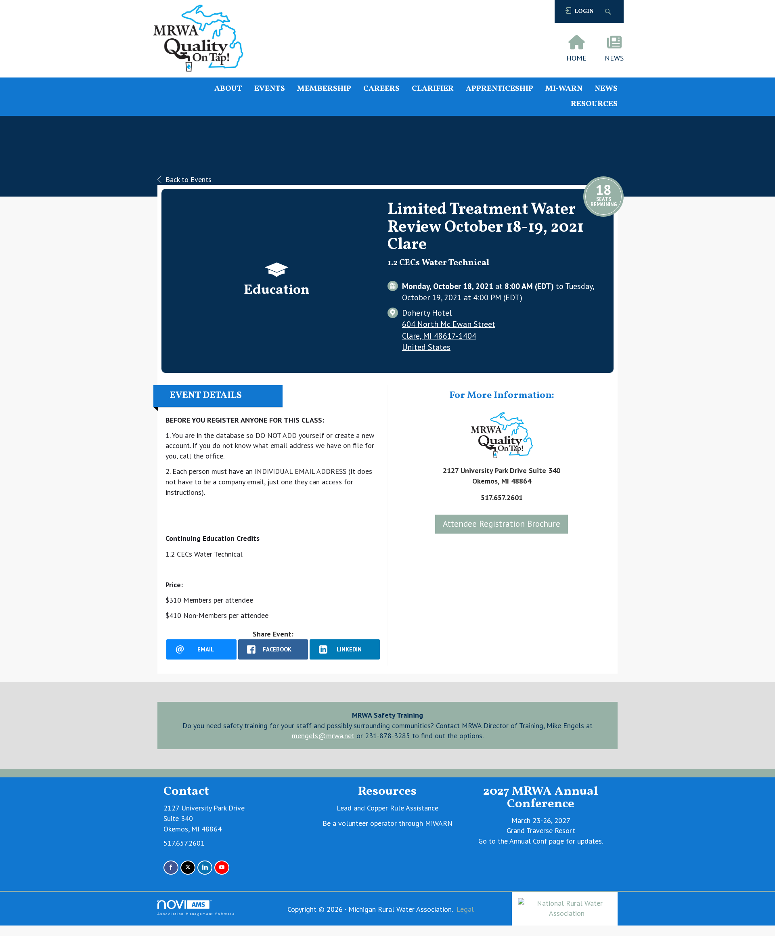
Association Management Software (196, 914)
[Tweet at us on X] (187, 868)
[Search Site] (609, 11)
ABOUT (228, 89)
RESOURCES (594, 104)
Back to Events (188, 179)
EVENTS (269, 89)
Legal (465, 909)
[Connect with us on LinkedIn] (204, 868)
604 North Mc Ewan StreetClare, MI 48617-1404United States (448, 335)
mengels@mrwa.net (323, 735)
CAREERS (381, 89)
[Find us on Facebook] (170, 868)
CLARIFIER (433, 89)
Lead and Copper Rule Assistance (387, 807)
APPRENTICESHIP (499, 89)
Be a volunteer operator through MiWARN (387, 823)
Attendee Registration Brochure (501, 523)
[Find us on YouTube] (221, 868)
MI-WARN (563, 89)
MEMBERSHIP (324, 89)
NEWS (606, 89)
